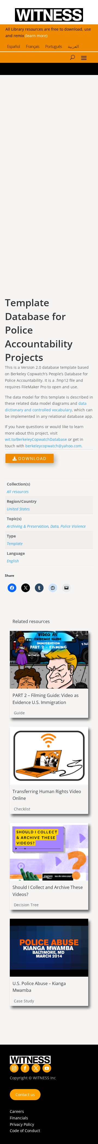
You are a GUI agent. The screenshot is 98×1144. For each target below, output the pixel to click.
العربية (73, 46)
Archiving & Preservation (27, 526)
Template (15, 543)
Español (13, 46)
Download (32, 458)
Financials (19, 1117)
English (13, 560)
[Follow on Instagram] (14, 1068)
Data (54, 526)
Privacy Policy (22, 1124)
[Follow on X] (36, 1068)
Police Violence (73, 526)
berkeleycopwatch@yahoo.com (53, 445)
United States (18, 508)
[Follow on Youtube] (46, 1068)
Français (32, 46)
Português (53, 46)
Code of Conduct (25, 1130)
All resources (18, 491)
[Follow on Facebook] (25, 1068)
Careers (17, 1111)
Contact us (25, 1094)
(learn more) (36, 35)
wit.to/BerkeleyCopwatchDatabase (36, 439)
